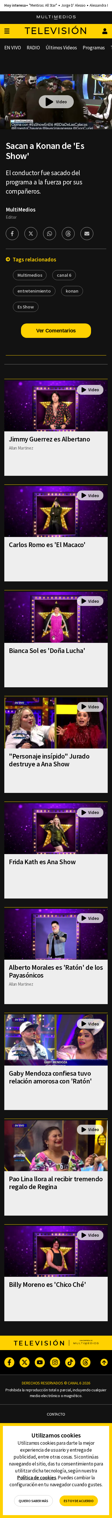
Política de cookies (36, 1477)
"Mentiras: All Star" (43, 5)
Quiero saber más (33, 1501)
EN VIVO (12, 47)
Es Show (26, 307)
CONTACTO (56, 1414)
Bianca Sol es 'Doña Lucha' (47, 650)
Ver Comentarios (56, 331)
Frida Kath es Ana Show (42, 861)
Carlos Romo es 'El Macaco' (47, 544)
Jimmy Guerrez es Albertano (49, 439)
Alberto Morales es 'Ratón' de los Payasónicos (56, 971)
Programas (94, 47)
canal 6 (64, 275)
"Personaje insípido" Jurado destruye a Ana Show (49, 760)
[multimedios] (56, 17)
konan (72, 291)
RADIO (33, 47)
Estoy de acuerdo (79, 1501)
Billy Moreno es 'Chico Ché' (47, 1284)
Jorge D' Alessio (73, 5)
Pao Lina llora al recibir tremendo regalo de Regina (56, 1182)
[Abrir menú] (6, 31)
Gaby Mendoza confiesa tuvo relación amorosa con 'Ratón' (50, 1077)
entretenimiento (34, 291)
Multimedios (30, 275)
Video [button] (61, 101)
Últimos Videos (61, 47)
